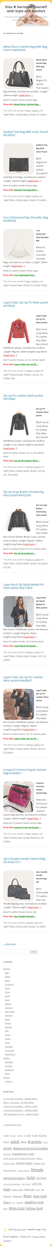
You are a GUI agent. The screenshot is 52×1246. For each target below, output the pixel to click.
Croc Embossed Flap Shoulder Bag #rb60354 (25, 219)
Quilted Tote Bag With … (26, 190)
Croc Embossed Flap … (25, 275)
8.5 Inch (43, 1135)
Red (13, 378)
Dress (7, 992)
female (32, 114)
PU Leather (42, 114)
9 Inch (6, 1142)
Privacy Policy (39, 1236)
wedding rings (34, 1202)
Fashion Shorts (10, 1170)
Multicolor (35, 837)
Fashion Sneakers (24, 1171)
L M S (39, 656)
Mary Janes (10, 1011)
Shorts (8, 1039)
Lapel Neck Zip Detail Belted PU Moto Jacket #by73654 (23, 586)
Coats (7, 988)
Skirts (7, 1042)
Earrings (8, 1066)
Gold (30, 1177)
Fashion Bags (22, 114)
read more (24, 95)
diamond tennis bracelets (30, 1148)
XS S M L (7, 567)
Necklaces (9, 1070)
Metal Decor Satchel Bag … (27, 104)
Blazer (8, 976)
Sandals (8, 1027)
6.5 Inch (13, 1136)
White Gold (17, 1208)
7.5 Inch (27, 1135)
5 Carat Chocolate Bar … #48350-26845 (20, 1110)
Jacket (37, 370)
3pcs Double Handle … (25, 916)
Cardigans (9, 984)
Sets (36, 922)
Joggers (8, 1004)
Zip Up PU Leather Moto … (27, 460)
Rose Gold (40, 1196)
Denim (7, 1148)
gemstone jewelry (14, 1178)
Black (12, 114)
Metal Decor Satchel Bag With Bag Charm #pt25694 (25, 48)
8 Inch (35, 1135)
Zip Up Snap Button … (25, 553)
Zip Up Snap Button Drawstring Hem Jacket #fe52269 (23, 493)
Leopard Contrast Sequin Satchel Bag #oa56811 (24, 771)
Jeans (7, 1000)
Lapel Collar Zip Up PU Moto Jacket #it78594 (25, 304)
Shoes (7, 1035)
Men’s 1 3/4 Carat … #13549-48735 (18, 1102)
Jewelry (6, 1058)
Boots (7, 980)
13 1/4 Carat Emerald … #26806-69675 (20, 1098)
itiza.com (21, 1229)
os (42, 1189)
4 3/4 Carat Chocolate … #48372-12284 (20, 1106)
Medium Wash (17, 1190)
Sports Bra (9, 1050)
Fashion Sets (21, 926)
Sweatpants (10, 1054)
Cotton (45, 1142)
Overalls (8, 1015)
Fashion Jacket (16, 374)
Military (6, 1077)
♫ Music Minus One (12, 1124)
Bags (28, 110)
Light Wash (41, 1178)
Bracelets (9, 1062)
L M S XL (35, 374)
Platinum (7, 1196)
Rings (7, 1073)
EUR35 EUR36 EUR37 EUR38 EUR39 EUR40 (19, 1158)
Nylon (38, 1190)
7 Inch (20, 1135)
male (6, 1189)
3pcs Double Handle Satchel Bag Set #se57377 (24, 860)
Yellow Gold (34, 1208)
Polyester (17, 1196)
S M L (13, 1203)
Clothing (8, 1081)
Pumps (8, 1023)
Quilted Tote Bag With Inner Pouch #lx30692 (25, 133)
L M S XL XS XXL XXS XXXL (11, 1184)
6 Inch (6, 1135)
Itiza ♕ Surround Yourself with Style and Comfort (26, 9)
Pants (7, 1019)
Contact (6, 1240)
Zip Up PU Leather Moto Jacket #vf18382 (23, 397)
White (44, 285)
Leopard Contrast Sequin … (27, 827)
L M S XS (37, 1183)
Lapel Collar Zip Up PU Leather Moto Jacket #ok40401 (23, 678)
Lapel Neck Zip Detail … (26, 645)
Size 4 (6, 1202)
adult (15, 1141)
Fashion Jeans (24, 1163)
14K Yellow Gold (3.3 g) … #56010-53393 (21, 1114)
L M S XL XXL (26, 1184)
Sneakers (9, 1046)
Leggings (9, 1008)
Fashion (35, 110)
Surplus (19, 1202)
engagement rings (23, 1154)
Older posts (9, 944)
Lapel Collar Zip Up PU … (26, 364)
